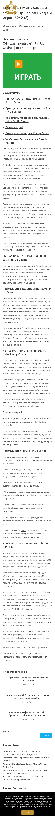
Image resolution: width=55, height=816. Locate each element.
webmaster (11, 26)
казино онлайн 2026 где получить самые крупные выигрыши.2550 (27, 696)
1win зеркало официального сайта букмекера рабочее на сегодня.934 (27, 714)
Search (6, 731)
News (8, 30)
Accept (27, 812)
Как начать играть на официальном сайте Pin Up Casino (27, 119)
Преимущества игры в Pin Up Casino (27, 133)
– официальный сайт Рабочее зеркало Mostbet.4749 (27, 679)
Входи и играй (14, 127)
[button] (49, 7)
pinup (23, 530)
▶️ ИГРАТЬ (27, 70)
